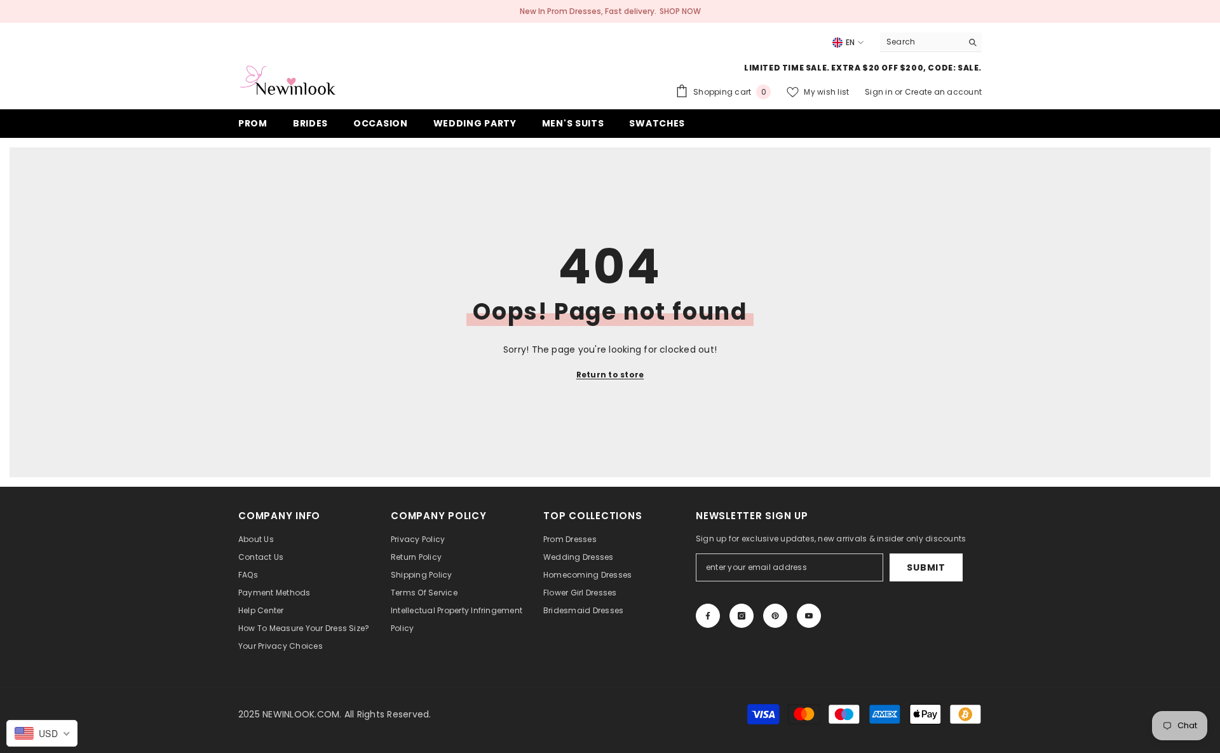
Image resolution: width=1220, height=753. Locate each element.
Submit (926, 567)
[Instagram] (741, 616)
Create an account (943, 91)
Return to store (610, 374)
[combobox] (921, 41)
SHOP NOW (680, 11)
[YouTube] (809, 616)
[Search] (931, 42)
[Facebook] (708, 616)
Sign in (880, 91)
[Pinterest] (775, 616)
